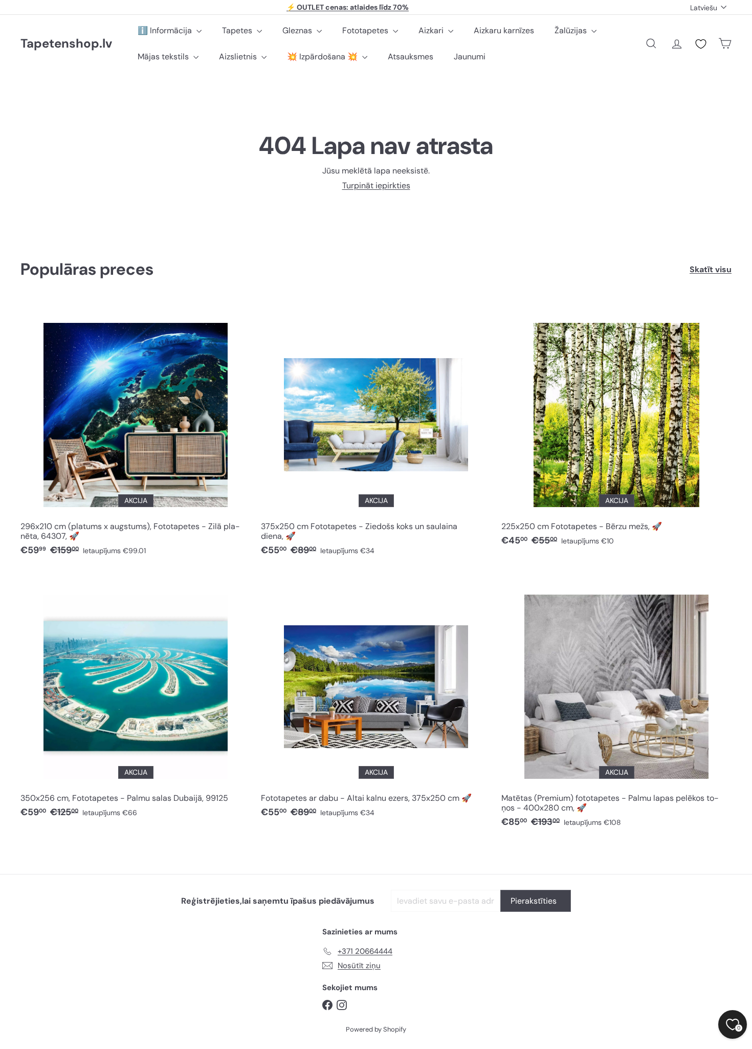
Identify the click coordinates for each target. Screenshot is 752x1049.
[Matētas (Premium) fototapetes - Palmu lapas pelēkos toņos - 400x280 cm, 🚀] (616, 705)
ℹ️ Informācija (166, 30)
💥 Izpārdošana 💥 (323, 56)
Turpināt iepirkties (376, 185)
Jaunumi (469, 56)
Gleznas (298, 30)
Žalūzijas (572, 30)
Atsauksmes (410, 56)
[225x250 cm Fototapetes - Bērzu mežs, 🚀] (616, 428)
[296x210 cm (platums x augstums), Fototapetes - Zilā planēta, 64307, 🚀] (135, 433)
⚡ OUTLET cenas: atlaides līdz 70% (347, 7)
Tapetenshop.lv (66, 43)
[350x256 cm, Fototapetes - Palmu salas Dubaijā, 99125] (135, 700)
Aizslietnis (239, 56)
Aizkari (432, 30)
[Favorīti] (701, 44)
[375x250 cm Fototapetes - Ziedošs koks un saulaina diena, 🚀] (376, 433)
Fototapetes (366, 30)
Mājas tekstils (164, 56)
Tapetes (238, 30)
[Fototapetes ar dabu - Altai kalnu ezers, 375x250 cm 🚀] (376, 700)
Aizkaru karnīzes (504, 30)
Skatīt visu (711, 269)
